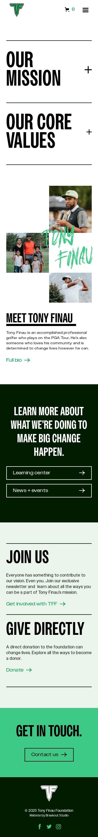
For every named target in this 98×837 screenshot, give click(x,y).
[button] (85, 10)
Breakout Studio (57, 815)
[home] (15, 10)
